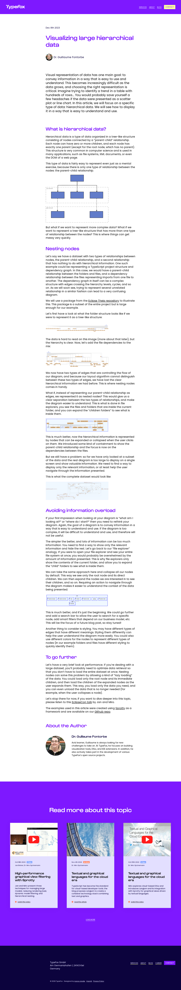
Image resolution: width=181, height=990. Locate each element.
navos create (79, 981)
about (152, 7)
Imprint (89, 981)
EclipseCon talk (82, 702)
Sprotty (120, 708)
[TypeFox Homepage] (15, 7)
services (143, 7)
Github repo (102, 711)
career (158, 963)
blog (159, 7)
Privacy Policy (98, 981)
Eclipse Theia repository (103, 300)
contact (169, 963)
